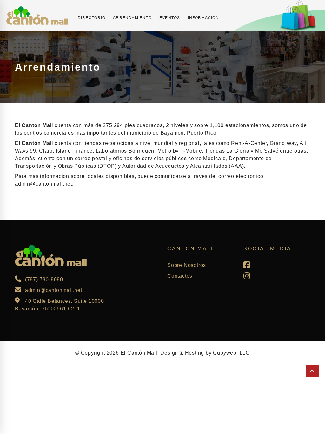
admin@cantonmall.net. (44, 183)
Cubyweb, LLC (231, 353)
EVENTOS (169, 18)
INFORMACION (203, 18)
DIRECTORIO (91, 18)
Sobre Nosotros (186, 265)
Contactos (179, 276)
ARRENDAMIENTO (132, 18)
